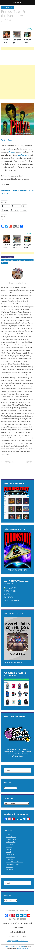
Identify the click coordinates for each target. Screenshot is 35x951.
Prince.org (9, 867)
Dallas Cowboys (11, 842)
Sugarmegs (9, 869)
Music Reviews (8, 257)
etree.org (9, 847)
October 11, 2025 (7, 7)
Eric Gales (9, 844)
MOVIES (7, 594)
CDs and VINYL (11, 588)
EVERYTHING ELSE (11, 600)
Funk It (8, 849)
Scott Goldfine (17, 282)
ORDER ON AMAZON (13, 662)
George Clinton (11, 859)
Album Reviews (8, 260)
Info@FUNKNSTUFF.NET (17, 941)
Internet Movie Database (14, 862)
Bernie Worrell (11, 837)
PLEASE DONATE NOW (17, 570)
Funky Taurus (10, 857)
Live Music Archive (12, 864)
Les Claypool (23, 155)
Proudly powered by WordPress (14, 946)
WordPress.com (22, 949)
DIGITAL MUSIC (10, 591)
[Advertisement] (17, 84)
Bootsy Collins (11, 839)
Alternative (21, 260)
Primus (11, 152)
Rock (5, 263)
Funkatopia (10, 854)
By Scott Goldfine (7, 140)
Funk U (8, 852)
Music (31, 260)
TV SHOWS (8, 597)
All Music (9, 834)
